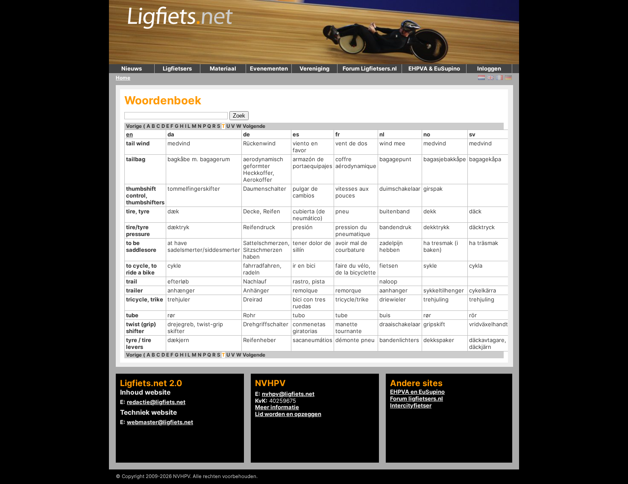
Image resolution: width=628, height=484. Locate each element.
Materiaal (223, 68)
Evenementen (269, 68)
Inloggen (489, 68)
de (246, 134)
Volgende (254, 126)
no (426, 134)
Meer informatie (277, 407)
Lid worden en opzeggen (288, 413)
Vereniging (314, 68)
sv (472, 134)
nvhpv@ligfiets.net (288, 393)
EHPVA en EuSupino (417, 391)
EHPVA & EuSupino (434, 68)
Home (123, 78)
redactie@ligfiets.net (156, 401)
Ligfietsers (177, 68)
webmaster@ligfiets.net (160, 422)
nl (381, 134)
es (296, 134)
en (129, 134)
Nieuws (131, 68)
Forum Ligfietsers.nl (370, 68)
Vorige (134, 126)
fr (337, 134)
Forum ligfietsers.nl (416, 398)
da (170, 134)
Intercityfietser (410, 405)
